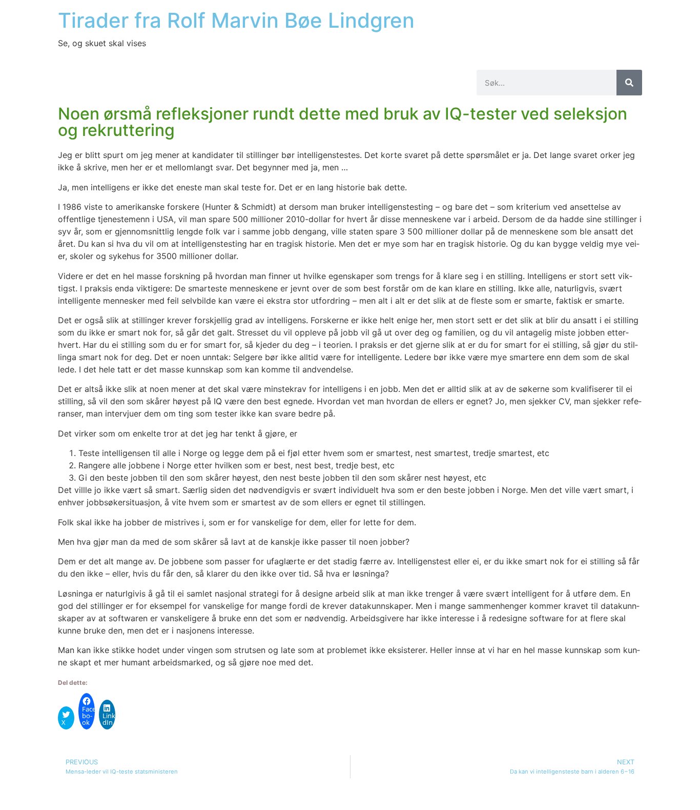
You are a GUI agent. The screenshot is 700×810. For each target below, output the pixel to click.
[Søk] (629, 82)
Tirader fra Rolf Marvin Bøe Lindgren (236, 20)
